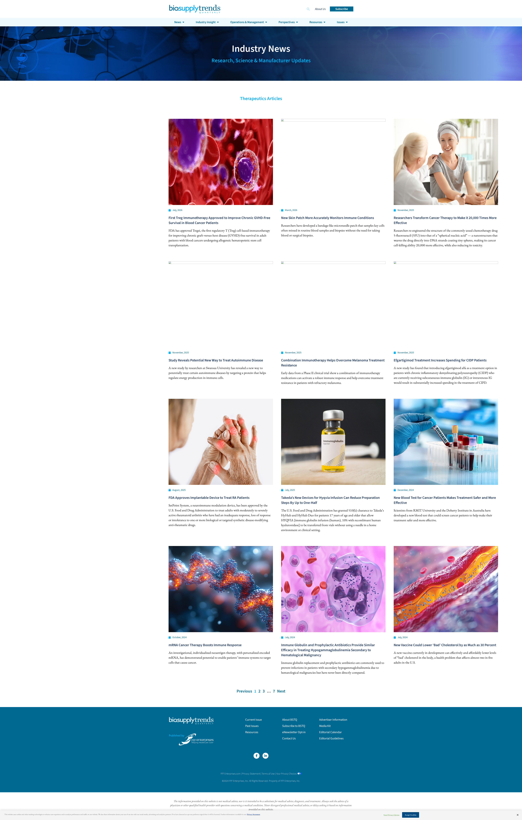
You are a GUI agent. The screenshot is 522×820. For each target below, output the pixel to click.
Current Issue (253, 720)
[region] (261, 815)
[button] (308, 9)
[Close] (518, 815)
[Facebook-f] (257, 756)
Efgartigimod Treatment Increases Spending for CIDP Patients (440, 360)
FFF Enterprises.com (230, 773)
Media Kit (325, 726)
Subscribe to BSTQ (293, 726)
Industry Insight (206, 22)
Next (281, 691)
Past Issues (252, 726)
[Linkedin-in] (265, 756)
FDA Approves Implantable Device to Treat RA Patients (209, 497)
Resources (251, 732)
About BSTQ (289, 720)
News (177, 22)
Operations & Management (247, 22)
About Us (320, 9)
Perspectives (287, 22)
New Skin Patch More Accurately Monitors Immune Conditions (327, 217)
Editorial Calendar (330, 732)
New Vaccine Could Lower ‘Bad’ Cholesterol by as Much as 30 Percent (445, 645)
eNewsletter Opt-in (294, 732)
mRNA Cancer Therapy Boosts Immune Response (205, 645)
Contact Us (289, 738)
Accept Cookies (410, 815)
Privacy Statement (251, 773)
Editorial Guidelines (331, 738)
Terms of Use (268, 773)
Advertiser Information (333, 720)
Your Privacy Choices (286, 773)
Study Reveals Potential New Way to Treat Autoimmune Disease (216, 360)
